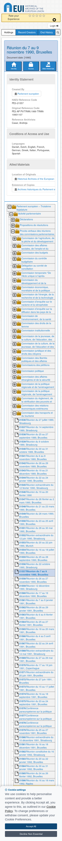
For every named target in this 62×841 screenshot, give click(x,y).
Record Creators (27, 32)
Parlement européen (28, 93)
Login (53, 25)
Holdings (8, 32)
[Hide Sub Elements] (9, 207)
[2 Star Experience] (34, 16)
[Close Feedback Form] (54, 20)
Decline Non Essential (31, 834)
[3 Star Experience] (37, 16)
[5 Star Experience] (44, 16)
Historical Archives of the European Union (39, 178)
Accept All (31, 826)
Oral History (46, 32)
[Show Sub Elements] (13, 220)
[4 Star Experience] (40, 16)
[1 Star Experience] (30, 16)
